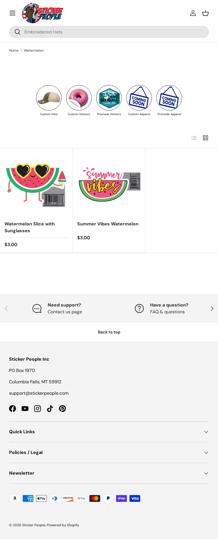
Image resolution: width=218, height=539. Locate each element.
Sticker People (33, 525)
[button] (205, 13)
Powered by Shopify (63, 525)
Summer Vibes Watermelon (108, 224)
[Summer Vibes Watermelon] (109, 184)
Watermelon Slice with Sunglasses (30, 227)
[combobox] (109, 32)
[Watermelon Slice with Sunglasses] (36, 184)
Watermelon (34, 50)
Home (13, 50)
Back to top (109, 332)
